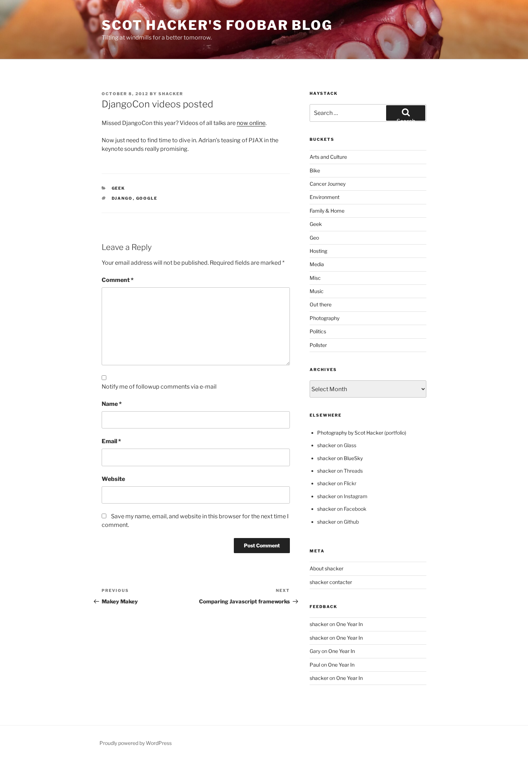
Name (112, 403)
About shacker (326, 568)
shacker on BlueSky (340, 458)
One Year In (349, 624)
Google (147, 198)
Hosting (318, 251)
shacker (170, 93)
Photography (324, 318)
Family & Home (327, 211)
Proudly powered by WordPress (135, 743)
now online (251, 123)
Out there (321, 304)
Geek (118, 188)
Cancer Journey (328, 184)
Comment (118, 280)
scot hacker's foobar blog (217, 25)
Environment (324, 197)
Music (317, 291)
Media (317, 264)
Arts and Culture (328, 157)
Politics (318, 331)
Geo (314, 238)
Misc (315, 278)
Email (111, 441)
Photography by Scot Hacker (350, 433)
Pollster (318, 345)
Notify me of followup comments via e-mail (159, 386)
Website (113, 479)
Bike (315, 170)
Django (122, 198)
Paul (315, 665)
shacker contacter (331, 582)
